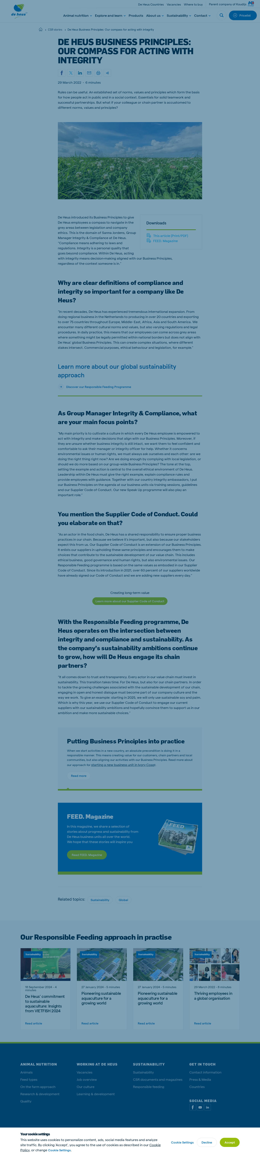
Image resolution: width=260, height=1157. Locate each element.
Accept (230, 1142)
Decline (207, 1142)
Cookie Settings (59, 1150)
